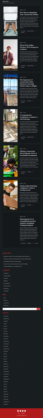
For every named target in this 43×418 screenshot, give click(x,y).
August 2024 (6, 321)
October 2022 (6, 376)
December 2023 (6, 341)
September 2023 (6, 348)
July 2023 (5, 353)
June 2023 (5, 356)
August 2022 (6, 381)
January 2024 (6, 338)
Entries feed (5, 300)
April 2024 (5, 331)
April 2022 (5, 391)
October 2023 (6, 346)
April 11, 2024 (23, 183)
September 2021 (6, 401)
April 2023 (5, 361)
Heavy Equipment (7, 283)
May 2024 (5, 328)
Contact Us (23, 413)
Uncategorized (6, 290)
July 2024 (5, 323)
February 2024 (6, 336)
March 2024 (6, 333)
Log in (5, 297)
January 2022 (6, 396)
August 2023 (6, 351)
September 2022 (6, 379)
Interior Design (6, 288)
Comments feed (6, 302)
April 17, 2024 (23, 77)
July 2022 (5, 384)
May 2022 (5, 389)
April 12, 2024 (23, 148)
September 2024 (6, 318)
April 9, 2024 (22, 216)
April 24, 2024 (23, 42)
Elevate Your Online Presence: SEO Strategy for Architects (29, 47)
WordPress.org (6, 305)
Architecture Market (30, 65)
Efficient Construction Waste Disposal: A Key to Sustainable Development (28, 153)
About (18, 413)
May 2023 (5, 358)
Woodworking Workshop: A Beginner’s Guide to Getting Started (28, 188)
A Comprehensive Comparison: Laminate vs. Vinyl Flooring (29, 117)
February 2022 (6, 394)
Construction (29, 100)
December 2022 (6, 371)
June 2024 (5, 326)
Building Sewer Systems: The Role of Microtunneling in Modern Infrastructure (17, 256)
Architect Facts (6, 273)
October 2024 (6, 316)
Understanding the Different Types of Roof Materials (12, 261)
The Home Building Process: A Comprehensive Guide (13, 266)
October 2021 (6, 399)
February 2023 (6, 366)
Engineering (29, 243)
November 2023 (6, 343)
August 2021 (6, 404)
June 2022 (5, 386)
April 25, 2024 (23, 9)
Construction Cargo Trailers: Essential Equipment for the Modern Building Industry (17, 258)
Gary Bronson (23, 65)
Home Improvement (30, 137)
